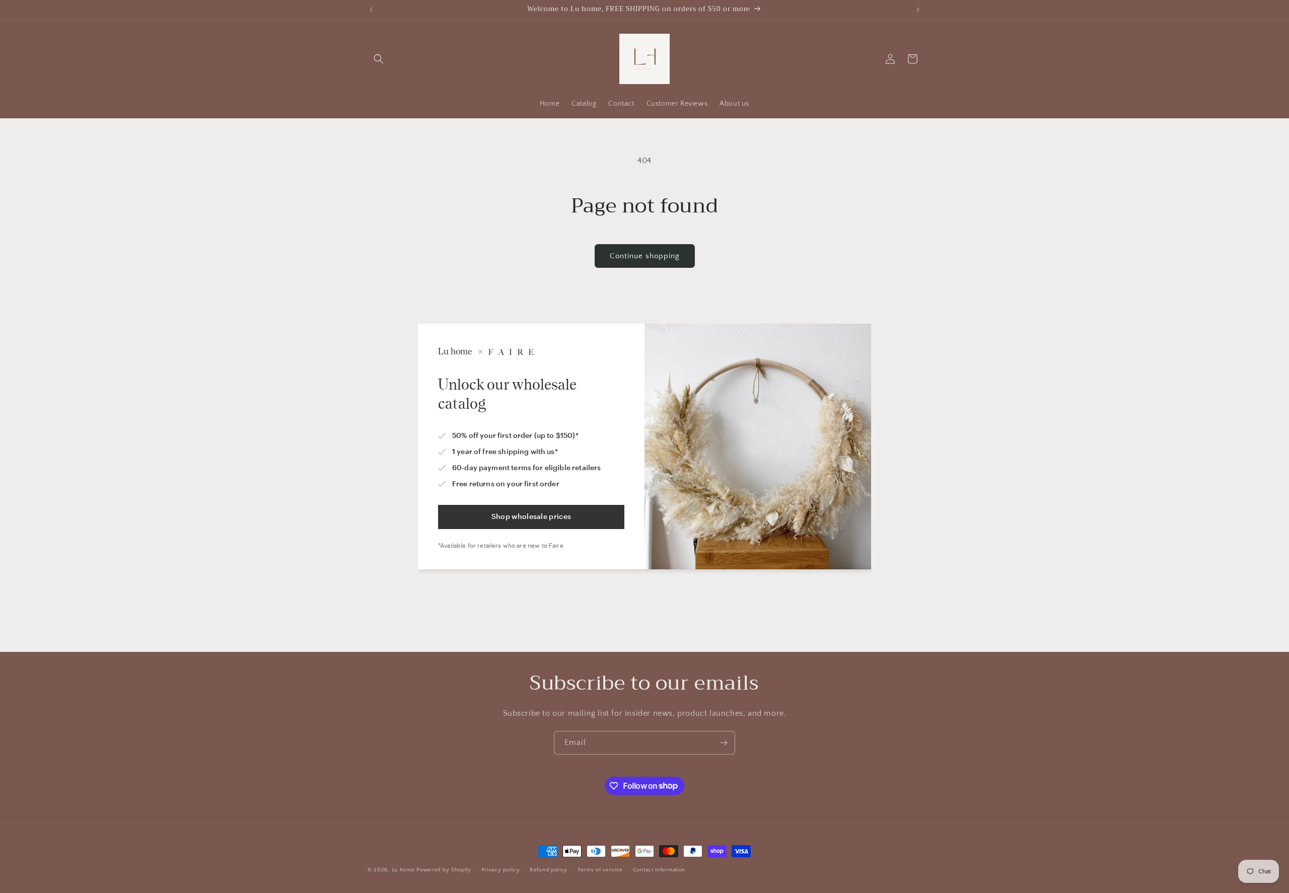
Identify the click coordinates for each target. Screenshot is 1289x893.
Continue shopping (645, 256)
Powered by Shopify (443, 870)
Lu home (403, 870)
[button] (379, 59)
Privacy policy (500, 869)
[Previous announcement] (371, 9)
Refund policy (548, 869)
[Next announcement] (918, 9)
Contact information (659, 869)
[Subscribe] (723, 743)
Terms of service (600, 869)
